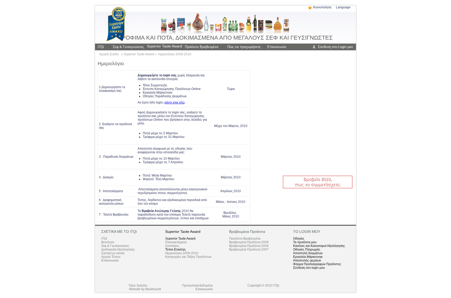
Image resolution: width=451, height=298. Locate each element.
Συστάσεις (172, 246)
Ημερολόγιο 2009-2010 (174, 54)
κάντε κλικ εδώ (174, 102)
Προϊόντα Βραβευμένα (244, 238)
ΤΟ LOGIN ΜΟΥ (306, 231)
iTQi (104, 238)
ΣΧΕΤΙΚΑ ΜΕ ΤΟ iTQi (119, 231)
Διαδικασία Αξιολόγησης (118, 249)
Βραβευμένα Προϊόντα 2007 (249, 249)
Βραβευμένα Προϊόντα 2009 (249, 242)
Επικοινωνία (109, 260)
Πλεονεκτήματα (176, 242)
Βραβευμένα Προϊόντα (247, 231)
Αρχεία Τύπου (111, 257)
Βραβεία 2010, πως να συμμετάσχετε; (317, 182)
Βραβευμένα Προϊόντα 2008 (249, 246)
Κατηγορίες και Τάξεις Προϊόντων (188, 257)
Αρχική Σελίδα (109, 54)
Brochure (107, 242)
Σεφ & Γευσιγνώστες (115, 246)
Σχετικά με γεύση (112, 253)
